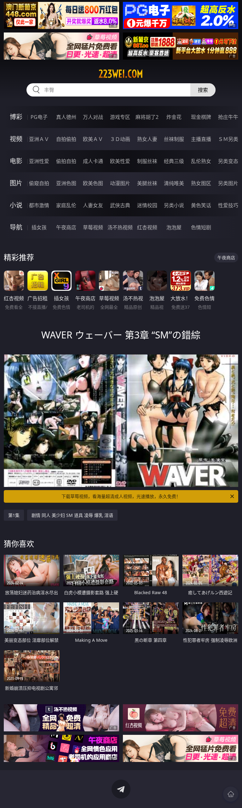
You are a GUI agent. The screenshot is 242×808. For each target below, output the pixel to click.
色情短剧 (201, 227)
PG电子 (39, 117)
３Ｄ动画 (120, 139)
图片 (16, 183)
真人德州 (66, 117)
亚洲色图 (66, 183)
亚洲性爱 (39, 161)
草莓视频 (93, 227)
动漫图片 (120, 183)
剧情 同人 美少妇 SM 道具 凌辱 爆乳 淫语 (72, 515)
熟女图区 (201, 183)
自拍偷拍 (66, 139)
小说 (16, 205)
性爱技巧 (228, 205)
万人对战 (93, 117)
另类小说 (174, 205)
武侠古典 (120, 205)
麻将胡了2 (146, 117)
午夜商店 (66, 227)
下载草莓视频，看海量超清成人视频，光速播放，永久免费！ (121, 496)
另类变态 (228, 161)
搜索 (203, 89)
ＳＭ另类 (228, 139)
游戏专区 (120, 117)
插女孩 (39, 227)
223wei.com (121, 73)
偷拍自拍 (66, 161)
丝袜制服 (174, 139)
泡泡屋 (174, 227)
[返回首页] (230, 794)
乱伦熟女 (201, 161)
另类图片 (228, 183)
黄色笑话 (201, 205)
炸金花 (174, 117)
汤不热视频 (120, 227)
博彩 (16, 117)
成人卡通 (93, 161)
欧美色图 (93, 183)
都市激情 (39, 205)
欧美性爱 (120, 161)
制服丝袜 (147, 161)
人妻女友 (93, 205)
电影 (16, 161)
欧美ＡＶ (93, 139)
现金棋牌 (201, 117)
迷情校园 (147, 205)
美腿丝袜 (147, 183)
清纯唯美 (174, 183)
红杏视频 (147, 227)
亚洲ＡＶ (39, 139)
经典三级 (174, 161)
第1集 (14, 515)
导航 (16, 227)
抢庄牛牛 (228, 117)
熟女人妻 (147, 139)
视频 (16, 139)
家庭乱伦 (66, 205)
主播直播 (201, 139)
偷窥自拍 (39, 183)
